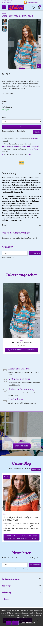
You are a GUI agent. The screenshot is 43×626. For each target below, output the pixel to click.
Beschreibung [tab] (9, 173)
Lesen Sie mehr (8, 94)
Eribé (4, 104)
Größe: (4, 117)
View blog (36, 469)
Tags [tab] (4, 225)
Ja (9, 623)
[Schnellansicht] (35, 287)
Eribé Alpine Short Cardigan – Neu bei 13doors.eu (21, 518)
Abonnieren (35, 253)
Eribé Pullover (22, 131)
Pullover (13, 131)
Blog (5, 514)
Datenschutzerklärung (8, 257)
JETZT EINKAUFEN (21, 446)
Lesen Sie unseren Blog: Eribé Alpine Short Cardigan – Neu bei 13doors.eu (21, 537)
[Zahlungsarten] (21, 162)
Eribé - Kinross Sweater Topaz (21, 342)
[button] (33, 7)
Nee (15, 623)
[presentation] (11, 44)
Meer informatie (28, 623)
